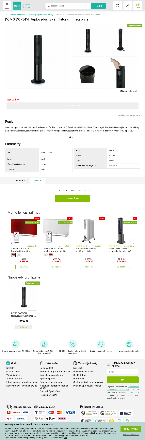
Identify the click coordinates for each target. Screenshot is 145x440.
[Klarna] (62, 418)
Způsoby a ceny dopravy (52, 375)
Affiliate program (14, 379)
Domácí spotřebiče (17, 15)
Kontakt (10, 368)
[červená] (13, 255)
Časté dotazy (79, 375)
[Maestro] (51, 412)
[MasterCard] (59, 412)
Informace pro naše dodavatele (21, 382)
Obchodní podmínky (50, 391)
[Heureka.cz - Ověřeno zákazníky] (111, 421)
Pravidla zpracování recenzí (87, 386)
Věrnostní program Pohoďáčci (55, 372)
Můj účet (77, 368)
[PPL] (21, 418)
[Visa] (70, 412)
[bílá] (18, 255)
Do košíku (24, 267)
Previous (11, 242)
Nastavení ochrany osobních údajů (54, 387)
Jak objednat (46, 368)
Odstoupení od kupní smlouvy (88, 382)
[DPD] (10, 418)
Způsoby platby (48, 379)
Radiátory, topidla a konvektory (40, 15)
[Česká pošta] (25, 412)
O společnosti (13, 372)
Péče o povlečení (48, 395)
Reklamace (78, 379)
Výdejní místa (13, 375)
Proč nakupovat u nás (51, 382)
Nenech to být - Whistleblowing (21, 386)
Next (133, 242)
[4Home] (7, 14)
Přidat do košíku (72, 105)
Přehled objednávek (83, 372)
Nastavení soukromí (80, 435)
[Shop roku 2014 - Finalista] (100, 421)
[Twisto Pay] (40, 412)
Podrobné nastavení (131, 435)
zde (65, 437)
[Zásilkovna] (13, 412)
